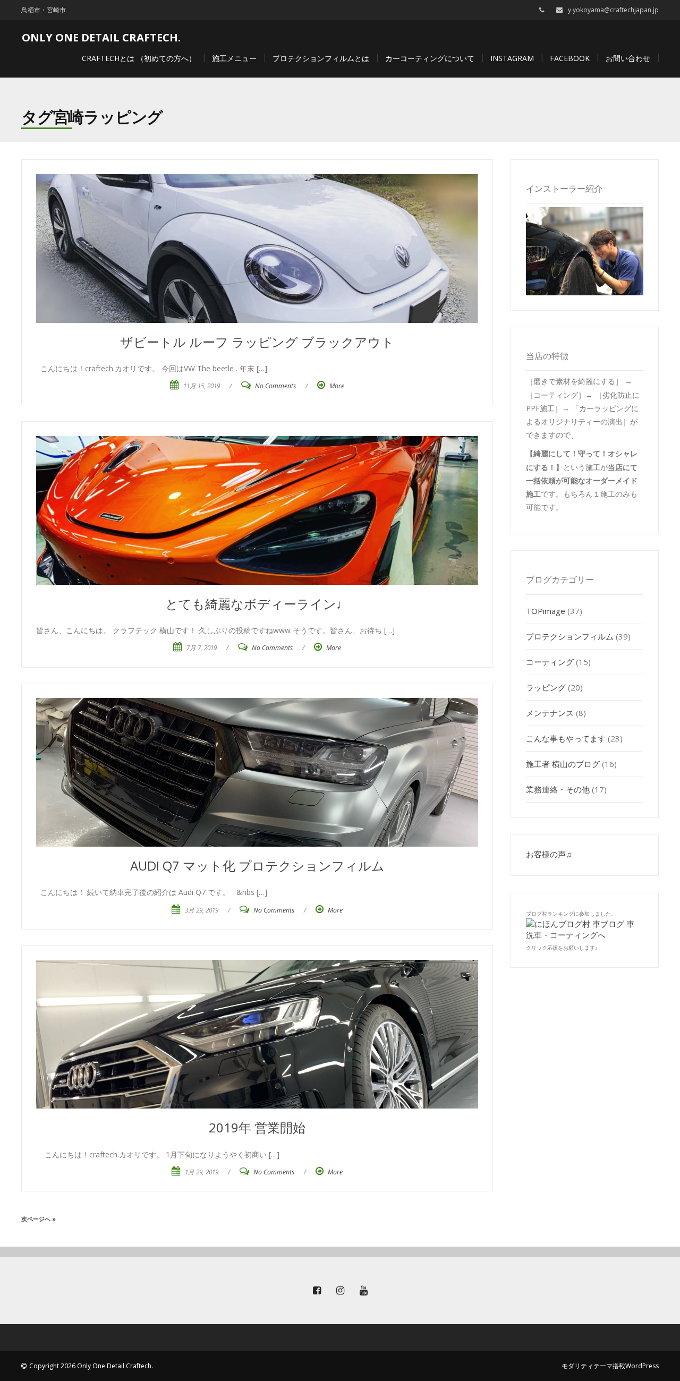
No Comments (275, 385)
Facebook (570, 58)
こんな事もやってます (566, 738)
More (336, 385)
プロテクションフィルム (570, 636)
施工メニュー (234, 58)
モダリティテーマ (587, 1365)
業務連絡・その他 (558, 789)
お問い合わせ (628, 58)
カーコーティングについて (429, 58)
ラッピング (546, 687)
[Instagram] (340, 1290)
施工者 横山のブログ (563, 763)
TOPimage (545, 611)
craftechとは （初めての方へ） (139, 58)
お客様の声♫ (549, 854)
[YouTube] (363, 1290)
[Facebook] (316, 1290)
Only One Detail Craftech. (101, 37)
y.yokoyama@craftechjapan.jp (613, 9)
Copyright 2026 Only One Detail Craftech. (91, 1365)
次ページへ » (38, 1219)
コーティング (550, 662)
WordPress (642, 1365)
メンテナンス (550, 712)
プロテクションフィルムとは (321, 58)
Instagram (512, 58)
